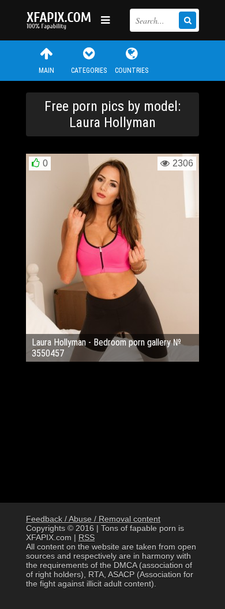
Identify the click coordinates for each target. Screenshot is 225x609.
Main (46, 70)
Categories (89, 70)
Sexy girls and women (60, 20)
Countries (131, 70)
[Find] (187, 20)
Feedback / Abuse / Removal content (93, 518)
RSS (86, 537)
